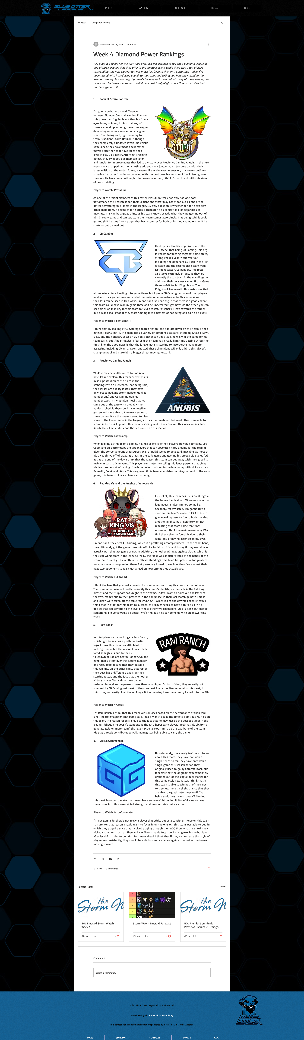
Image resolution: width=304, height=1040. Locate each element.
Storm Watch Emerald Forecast (152, 923)
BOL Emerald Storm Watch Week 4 (98, 925)
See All (223, 886)
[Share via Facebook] (94, 858)
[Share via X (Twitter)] (102, 858)
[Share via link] (118, 858)
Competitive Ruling (101, 22)
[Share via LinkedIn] (110, 858)
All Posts (82, 22)
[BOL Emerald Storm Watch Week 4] (101, 905)
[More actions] (209, 44)
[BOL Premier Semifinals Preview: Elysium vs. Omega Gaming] (203, 905)
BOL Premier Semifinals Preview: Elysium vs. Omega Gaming (201, 925)
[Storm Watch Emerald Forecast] (152, 905)
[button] (222, 22)
